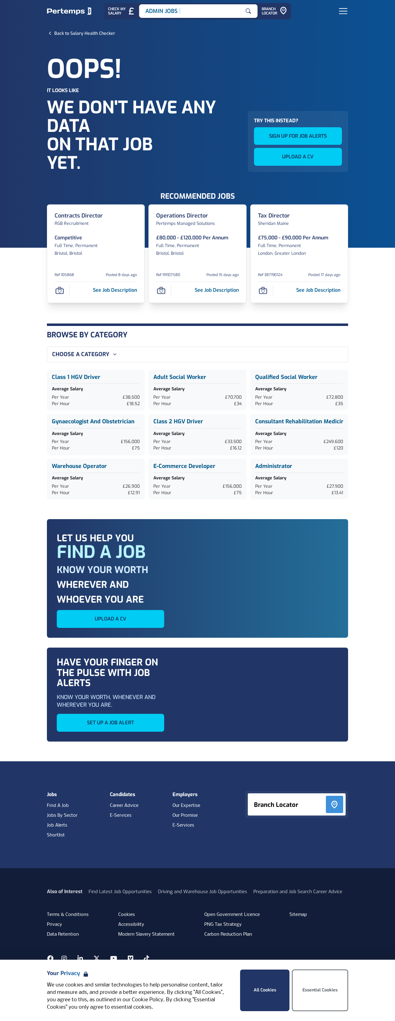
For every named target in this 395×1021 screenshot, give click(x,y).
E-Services (120, 815)
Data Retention (63, 934)
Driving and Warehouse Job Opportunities (202, 892)
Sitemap (298, 914)
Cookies (126, 914)
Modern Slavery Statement (146, 934)
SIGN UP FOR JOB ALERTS (298, 136)
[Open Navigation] (343, 11)
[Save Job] (59, 290)
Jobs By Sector (62, 815)
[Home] (69, 11)
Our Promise (185, 815)
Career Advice (124, 805)
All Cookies (265, 990)
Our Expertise (186, 805)
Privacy (54, 924)
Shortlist (56, 835)
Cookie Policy (147, 1000)
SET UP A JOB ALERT (110, 722)
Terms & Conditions (68, 914)
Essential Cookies (320, 990)
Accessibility (131, 924)
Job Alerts (57, 825)
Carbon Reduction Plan (228, 934)
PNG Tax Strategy (223, 924)
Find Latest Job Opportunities (120, 892)
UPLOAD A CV (298, 156)
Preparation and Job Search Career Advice (297, 892)
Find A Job (58, 805)
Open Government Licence (232, 914)
